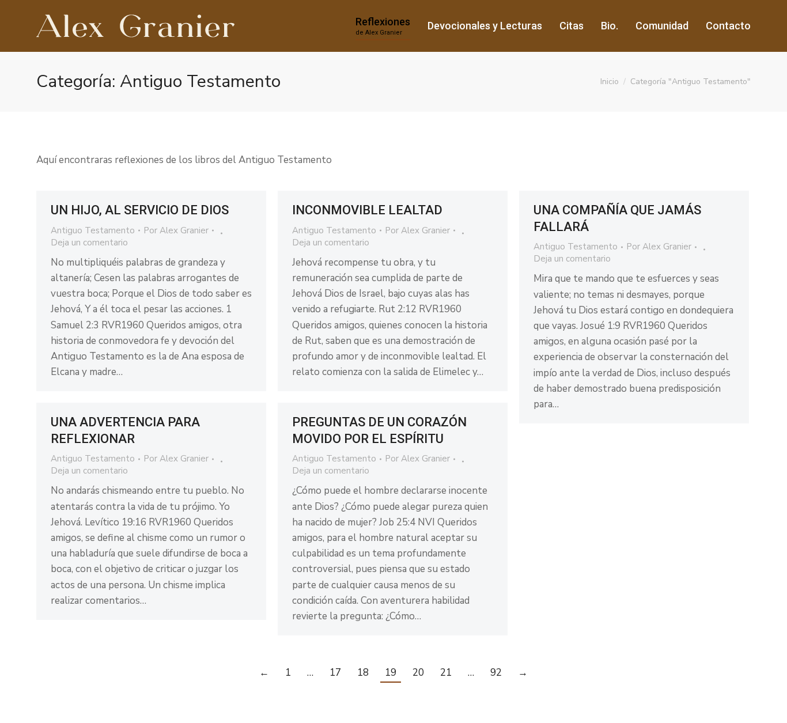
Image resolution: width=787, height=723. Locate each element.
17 (335, 672)
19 (390, 672)
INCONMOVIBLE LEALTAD (367, 210)
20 (418, 672)
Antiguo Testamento (93, 230)
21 (446, 672)
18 (363, 672)
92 (496, 672)
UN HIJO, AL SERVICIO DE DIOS (142, 210)
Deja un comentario (89, 242)
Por (176, 230)
